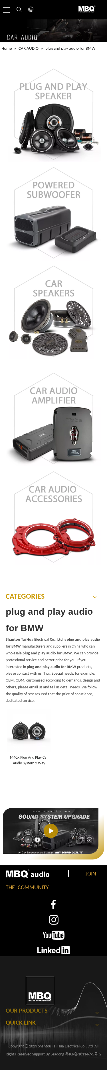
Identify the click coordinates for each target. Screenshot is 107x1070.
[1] (53, 904)
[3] (53, 935)
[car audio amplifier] (53, 418)
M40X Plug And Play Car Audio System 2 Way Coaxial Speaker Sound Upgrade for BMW (29, 761)
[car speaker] (53, 311)
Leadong (57, 1054)
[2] (54, 920)
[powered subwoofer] (53, 213)
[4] (53, 950)
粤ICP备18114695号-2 (83, 1054)
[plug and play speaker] (53, 114)
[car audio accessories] (53, 517)
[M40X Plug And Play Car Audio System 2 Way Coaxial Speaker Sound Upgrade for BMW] (29, 730)
